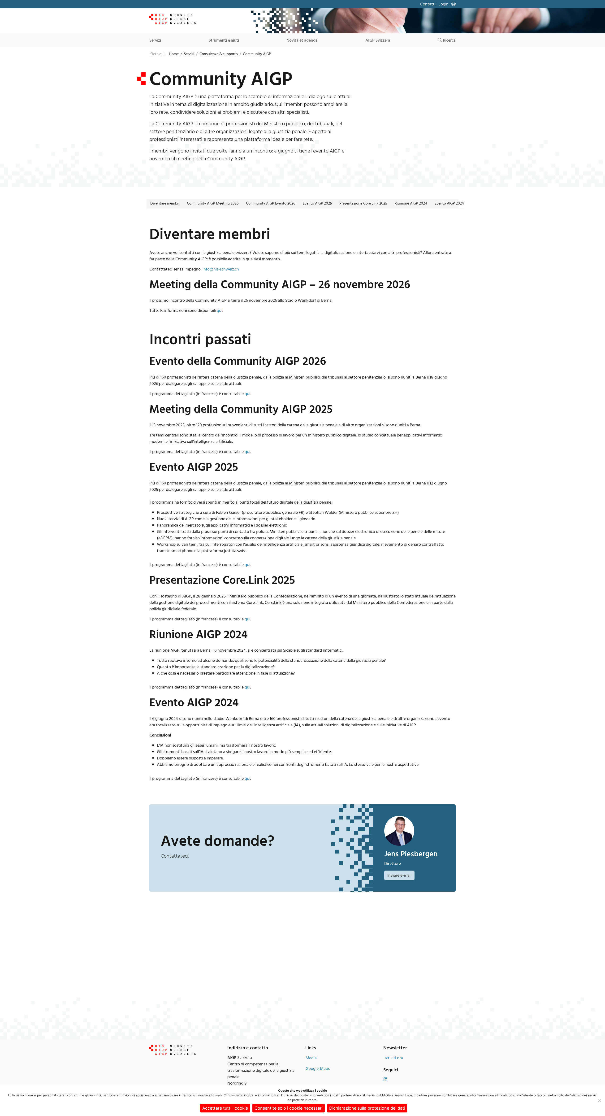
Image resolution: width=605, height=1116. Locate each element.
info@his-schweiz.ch (221, 269)
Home (174, 54)
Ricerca (449, 40)
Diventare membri (164, 203)
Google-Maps (318, 1068)
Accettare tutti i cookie (225, 1108)
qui (219, 310)
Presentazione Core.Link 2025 (363, 203)
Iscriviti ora (393, 1058)
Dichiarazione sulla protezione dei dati (367, 1108)
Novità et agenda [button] (302, 40)
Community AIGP (257, 54)
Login (443, 4)
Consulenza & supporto (218, 54)
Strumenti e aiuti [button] (224, 40)
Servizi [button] (155, 40)
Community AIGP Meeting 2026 (212, 203)
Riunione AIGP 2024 (411, 203)
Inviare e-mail (399, 875)
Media (311, 1058)
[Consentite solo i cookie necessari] (599, 1100)
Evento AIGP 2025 (317, 203)
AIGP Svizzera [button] (377, 40)
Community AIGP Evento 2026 (270, 203)
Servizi (189, 54)
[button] (453, 4)
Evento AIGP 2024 (449, 203)
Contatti (428, 4)
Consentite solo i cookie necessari (289, 1108)
